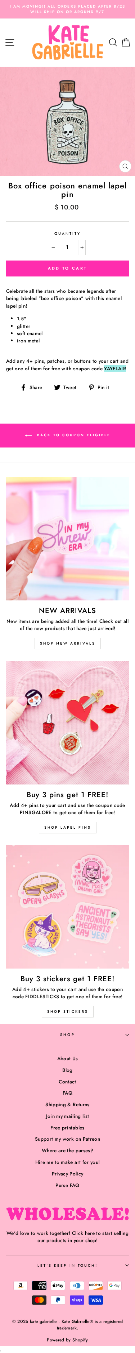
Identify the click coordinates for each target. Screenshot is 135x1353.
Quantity (67, 233)
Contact (67, 1081)
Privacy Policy (68, 1173)
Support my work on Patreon (67, 1138)
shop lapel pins (67, 827)
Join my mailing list (67, 1116)
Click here (83, 1233)
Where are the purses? (67, 1150)
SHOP (67, 1034)
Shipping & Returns (67, 1104)
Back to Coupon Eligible (73, 435)
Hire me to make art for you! (67, 1162)
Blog (67, 1070)
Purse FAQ (67, 1185)
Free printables (67, 1127)
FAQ (67, 1092)
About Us (67, 1058)
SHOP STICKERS (67, 1011)
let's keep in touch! (67, 1265)
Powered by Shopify (67, 1340)
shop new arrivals (67, 643)
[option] (67, 9)
